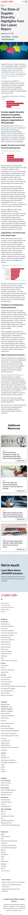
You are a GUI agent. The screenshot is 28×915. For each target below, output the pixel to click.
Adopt (2, 765)
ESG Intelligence (5, 684)
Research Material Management (10, 730)
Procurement (4, 665)
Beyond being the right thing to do (12, 375)
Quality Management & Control (10, 735)
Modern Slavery (5, 609)
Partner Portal (5, 785)
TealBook (17, 126)
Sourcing (3, 720)
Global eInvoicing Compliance (9, 747)
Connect (3, 755)
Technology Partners (7, 792)
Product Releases (6, 806)
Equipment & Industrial (7, 635)
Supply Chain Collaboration (9, 733)
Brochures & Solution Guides (9, 841)
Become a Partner (6, 783)
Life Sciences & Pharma (7, 639)
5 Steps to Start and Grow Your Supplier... (13, 882)
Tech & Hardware (6, 644)
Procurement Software (7, 728)
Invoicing (3, 738)
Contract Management (7, 723)
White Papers (5, 861)
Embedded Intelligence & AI (9, 762)
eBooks (3, 850)
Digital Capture (5, 743)
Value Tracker (5, 718)
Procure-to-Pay (5, 726)
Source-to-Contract (7, 711)
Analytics (3, 771)
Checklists (4, 843)
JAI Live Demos (5, 870)
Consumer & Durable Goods (9, 633)
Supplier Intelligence (7, 709)
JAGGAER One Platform (8, 820)
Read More (20, 460)
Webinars (3, 866)
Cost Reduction (5, 679)
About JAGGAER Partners (8, 790)
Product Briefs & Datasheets (9, 847)
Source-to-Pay (5, 704)
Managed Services (6, 823)
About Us (3, 811)
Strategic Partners (6, 794)
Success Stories (5, 799)
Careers (3, 814)
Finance (3, 668)
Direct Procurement (6, 682)
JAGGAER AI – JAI (6, 706)
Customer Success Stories (8, 845)
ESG (2, 818)
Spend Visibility (5, 693)
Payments (4, 750)
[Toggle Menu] (26, 1)
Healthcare (4, 656)
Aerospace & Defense (7, 626)
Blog (2, 838)
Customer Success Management (10, 825)
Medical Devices (5, 642)
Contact (3, 611)
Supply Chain (5, 672)
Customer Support (6, 802)
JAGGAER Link (5, 757)
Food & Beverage (6, 637)
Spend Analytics (5, 713)
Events (3, 868)
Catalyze (3, 753)
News (2, 856)
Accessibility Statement (7, 607)
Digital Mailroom (5, 745)
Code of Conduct (5, 605)
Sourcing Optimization (7, 691)
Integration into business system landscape (13, 686)
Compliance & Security (7, 816)
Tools (2, 859)
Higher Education (6, 647)
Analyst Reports (5, 836)
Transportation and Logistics (9, 660)
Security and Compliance (8, 760)
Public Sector (5, 649)
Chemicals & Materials (7, 630)
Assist (2, 769)
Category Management (7, 715)
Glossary (3, 852)
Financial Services (6, 653)
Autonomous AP (5, 740)
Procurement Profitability (8, 688)
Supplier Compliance (7, 695)
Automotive (4, 628)
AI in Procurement (6, 677)
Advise (3, 767)
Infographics (4, 854)
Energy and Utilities (6, 651)
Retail (2, 658)
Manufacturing (5, 624)
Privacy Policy (5, 603)
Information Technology (8, 670)
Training (3, 804)
